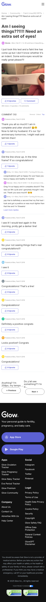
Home (4, 13)
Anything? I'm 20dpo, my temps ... (12, 384)
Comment (31, 101)
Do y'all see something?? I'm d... (33, 384)
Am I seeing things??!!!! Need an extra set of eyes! (21, 17)
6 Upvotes (11, 101)
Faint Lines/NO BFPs (32, 13)
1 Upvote (11, 144)
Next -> (35, 392)
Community (15, 13)
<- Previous (11, 390)
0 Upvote (11, 232)
